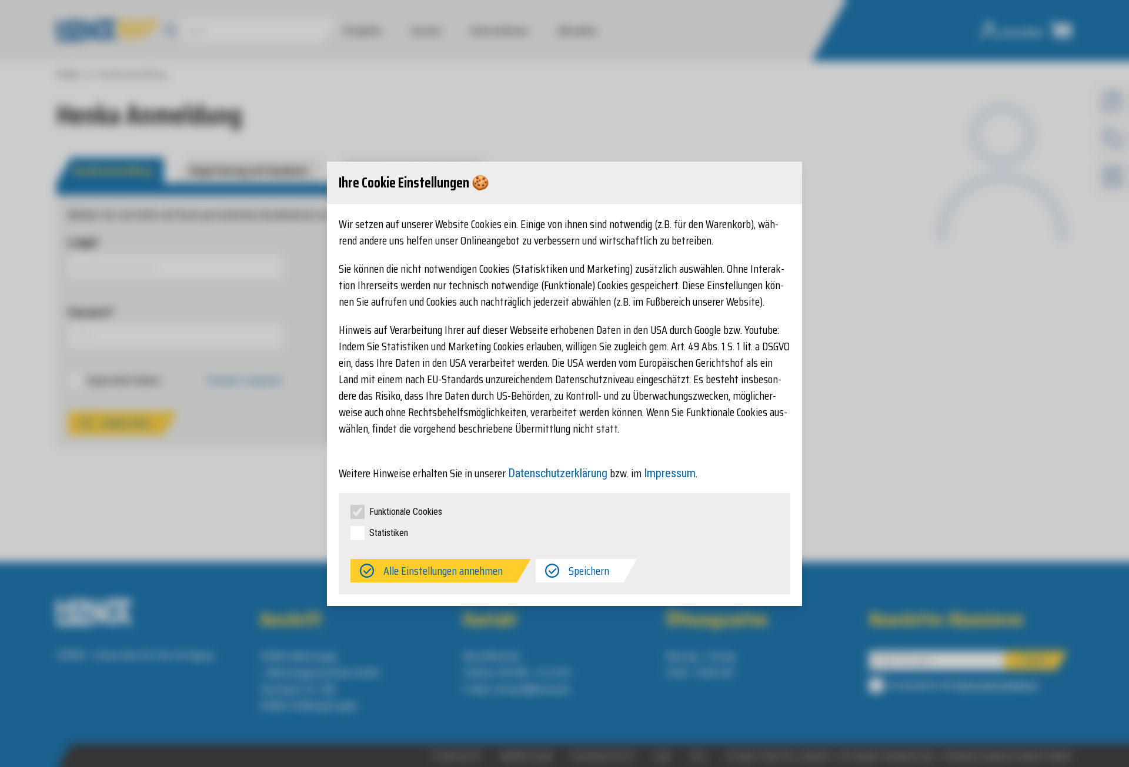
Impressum (670, 473)
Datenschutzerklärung (557, 473)
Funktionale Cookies (405, 511)
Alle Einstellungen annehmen (443, 570)
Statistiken (388, 532)
